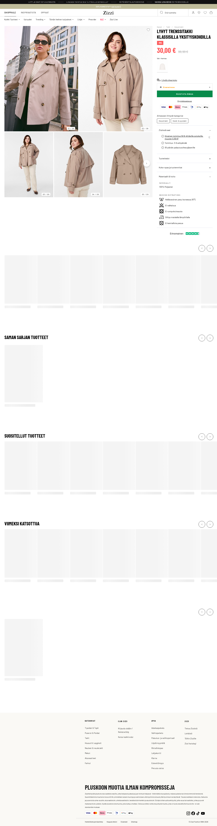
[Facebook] (193, 813)
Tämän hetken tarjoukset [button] (60, 19)
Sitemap (134, 822)
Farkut (88, 763)
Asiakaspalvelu (157, 728)
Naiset (159, 27)
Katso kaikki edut (125, 737)
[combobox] (173, 12)
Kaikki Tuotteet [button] (11, 19)
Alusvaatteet (90, 758)
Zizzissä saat (164, 130)
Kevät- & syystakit (179, 121)
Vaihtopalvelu (157, 733)
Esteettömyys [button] (157, 763)
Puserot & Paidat (92, 733)
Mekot (87, 753)
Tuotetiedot (164, 158)
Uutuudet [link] (28, 19)
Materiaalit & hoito (167, 176)
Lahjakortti (156, 753)
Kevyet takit (178, 27)
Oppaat (45, 12)
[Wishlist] (148, 30)
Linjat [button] (80, 19)
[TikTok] (198, 813)
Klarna (154, 758)
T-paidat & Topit (92, 728)
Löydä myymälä (158, 743)
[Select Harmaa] (162, 67)
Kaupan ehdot (112, 822)
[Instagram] (188, 813)
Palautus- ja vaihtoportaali (163, 738)
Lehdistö (188, 733)
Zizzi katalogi (190, 743)
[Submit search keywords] (161, 12)
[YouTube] (203, 813)
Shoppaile (10, 12)
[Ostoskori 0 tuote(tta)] (211, 13)
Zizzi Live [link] (114, 19)
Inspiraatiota (28, 12)
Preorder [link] (92, 19)
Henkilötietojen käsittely (94, 822)
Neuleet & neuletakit (94, 748)
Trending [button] (39, 19)
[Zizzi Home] (108, 12)
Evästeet (124, 822)
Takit (168, 27)
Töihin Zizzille (190, 738)
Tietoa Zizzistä (191, 728)
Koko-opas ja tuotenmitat (170, 167)
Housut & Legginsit (93, 743)
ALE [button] (102, 19)
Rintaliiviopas (157, 748)
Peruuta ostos (157, 768)
